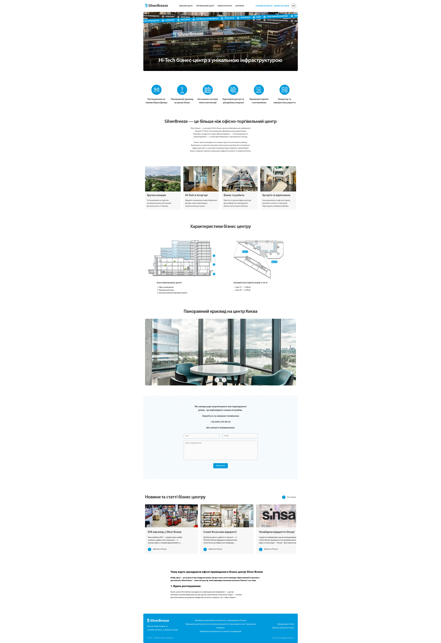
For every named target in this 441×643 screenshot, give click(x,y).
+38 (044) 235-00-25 (220, 422)
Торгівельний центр (205, 6)
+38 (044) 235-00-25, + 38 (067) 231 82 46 (272, 6)
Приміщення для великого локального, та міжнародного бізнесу (220, 620)
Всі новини (291, 497)
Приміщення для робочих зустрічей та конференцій (220, 631)
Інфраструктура (225, 6)
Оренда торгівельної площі (283, 628)
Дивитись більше (160, 549)
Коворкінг (220, 628)
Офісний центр (186, 6)
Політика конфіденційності (283, 638)
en (294, 6)
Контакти (239, 6)
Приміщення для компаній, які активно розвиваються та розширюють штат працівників (220, 624)
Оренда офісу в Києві (285, 624)
